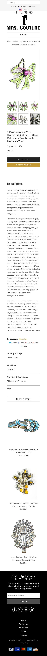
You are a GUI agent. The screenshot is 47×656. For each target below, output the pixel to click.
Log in (13, 6)
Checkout (32, 6)
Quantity (10, 150)
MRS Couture (18, 640)
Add (36, 343)
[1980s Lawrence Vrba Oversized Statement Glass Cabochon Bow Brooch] (23, 74)
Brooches (23, 339)
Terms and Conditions (31, 640)
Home (23, 620)
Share (22, 343)
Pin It (30, 343)
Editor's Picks (23, 624)
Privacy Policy (23, 643)
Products (15, 41)
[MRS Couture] (23, 23)
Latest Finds (23, 628)
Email (25, 346)
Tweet (14, 343)
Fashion (23, 631)
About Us (23, 635)
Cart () (23, 6)
